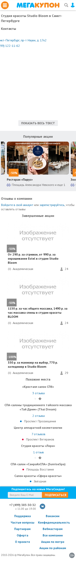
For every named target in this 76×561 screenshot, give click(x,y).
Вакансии (52, 516)
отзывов (38, 434)
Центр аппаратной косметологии (38, 428)
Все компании (53, 535)
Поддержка (22, 516)
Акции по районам (52, 548)
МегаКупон (38, 5)
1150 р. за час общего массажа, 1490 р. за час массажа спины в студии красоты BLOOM (37, 312)
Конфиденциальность (52, 522)
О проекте (22, 542)
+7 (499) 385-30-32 (22, 505)
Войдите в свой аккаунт (17, 205)
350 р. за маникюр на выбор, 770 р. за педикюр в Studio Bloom (33, 364)
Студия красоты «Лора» (38, 446)
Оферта (22, 535)
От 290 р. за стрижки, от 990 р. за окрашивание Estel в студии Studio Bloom (33, 258)
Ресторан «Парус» (20, 179)
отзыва (38, 393)
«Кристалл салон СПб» (38, 387)
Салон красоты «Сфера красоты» (38, 476)
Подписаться (55, 495)
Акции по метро (52, 542)
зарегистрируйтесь (52, 205)
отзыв (38, 452)
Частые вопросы (22, 522)
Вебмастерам (53, 529)
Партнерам (22, 529)
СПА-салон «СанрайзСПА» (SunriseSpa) (38, 464)
